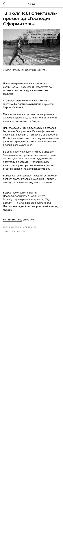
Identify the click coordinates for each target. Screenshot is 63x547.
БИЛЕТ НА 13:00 (12, 219)
